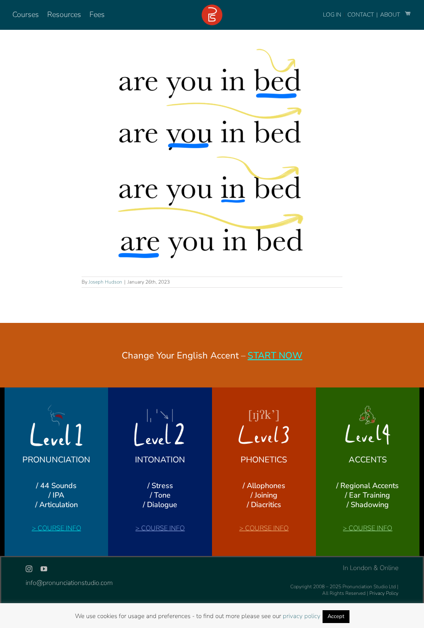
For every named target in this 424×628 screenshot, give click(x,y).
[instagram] (29, 568)
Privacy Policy (383, 593)
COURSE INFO (59, 528)
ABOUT (390, 15)
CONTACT (361, 15)
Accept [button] (336, 616)
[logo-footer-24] (212, 7)
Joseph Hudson (105, 282)
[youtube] (44, 568)
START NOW (275, 355)
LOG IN (332, 15)
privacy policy (301, 616)
